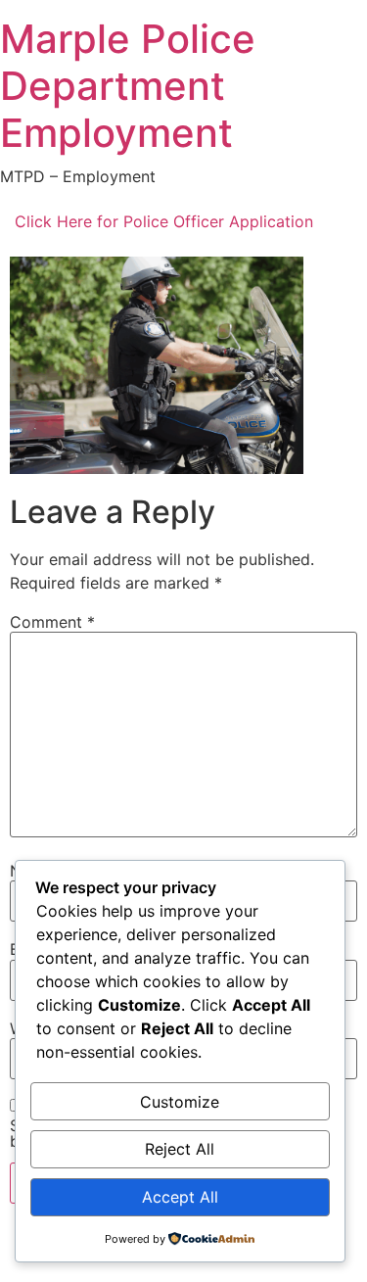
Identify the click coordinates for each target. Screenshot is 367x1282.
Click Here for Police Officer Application (164, 221)
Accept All (180, 1197)
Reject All (179, 1149)
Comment (52, 622)
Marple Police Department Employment (127, 86)
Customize (179, 1102)
